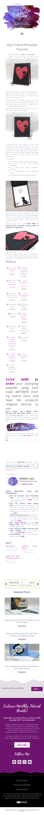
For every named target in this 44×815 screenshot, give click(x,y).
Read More (22, 626)
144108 (12, 372)
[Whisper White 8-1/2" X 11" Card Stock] (12, 295)
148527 (24, 333)
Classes (25, 57)
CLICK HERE (31, 223)
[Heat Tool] (12, 314)
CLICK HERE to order (22, 381)
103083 (24, 309)
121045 (12, 287)
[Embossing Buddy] (23, 305)
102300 (24, 340)
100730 (12, 300)
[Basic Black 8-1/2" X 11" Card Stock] (12, 282)
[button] (22, 33)
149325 (12, 274)
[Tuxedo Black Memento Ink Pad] (23, 295)
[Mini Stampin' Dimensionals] (12, 367)
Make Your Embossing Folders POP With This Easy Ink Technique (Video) (22, 634)
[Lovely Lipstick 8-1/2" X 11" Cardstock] (23, 283)
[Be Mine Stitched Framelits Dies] (23, 328)
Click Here (27, 435)
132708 (24, 300)
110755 (24, 361)
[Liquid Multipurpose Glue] (23, 356)
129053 (12, 316)
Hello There (10, 546)
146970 (24, 289)
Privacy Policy (22, 780)
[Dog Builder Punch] (12, 327)
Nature (36, 57)
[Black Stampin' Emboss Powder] (23, 316)
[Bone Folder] (24, 337)
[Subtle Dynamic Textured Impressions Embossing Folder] (12, 342)
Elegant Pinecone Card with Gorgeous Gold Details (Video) (22, 621)
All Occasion (18, 57)
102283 (12, 309)
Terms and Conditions (22, 785)
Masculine (30, 57)
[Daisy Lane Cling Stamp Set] (12, 269)
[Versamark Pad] (12, 305)
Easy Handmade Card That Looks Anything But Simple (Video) (22, 667)
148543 (12, 331)
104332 (12, 361)
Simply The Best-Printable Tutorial (13, 557)
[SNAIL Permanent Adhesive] (12, 356)
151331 (24, 276)
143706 (12, 350)
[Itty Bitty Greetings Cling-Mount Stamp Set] (23, 270)
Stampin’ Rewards (16, 415)
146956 (24, 322)
